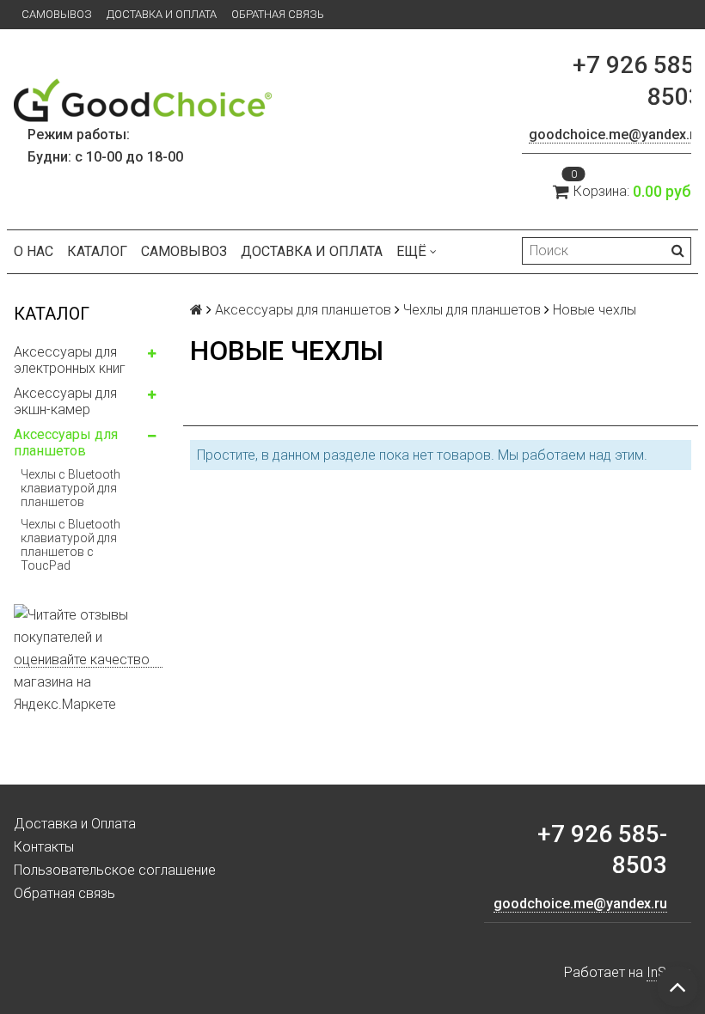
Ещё (411, 251)
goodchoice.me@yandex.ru (615, 134)
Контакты (44, 847)
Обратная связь (277, 14)
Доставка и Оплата (162, 14)
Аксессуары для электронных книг (70, 360)
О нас (33, 251)
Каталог (97, 251)
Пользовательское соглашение (115, 870)
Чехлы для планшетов (472, 310)
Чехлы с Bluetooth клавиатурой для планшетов (70, 488)
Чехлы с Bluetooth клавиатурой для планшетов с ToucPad (70, 544)
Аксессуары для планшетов (66, 442)
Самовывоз (56, 14)
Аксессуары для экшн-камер (65, 401)
